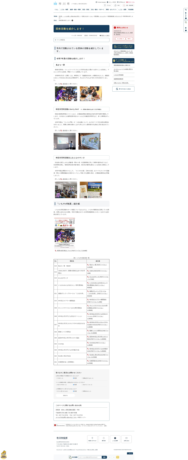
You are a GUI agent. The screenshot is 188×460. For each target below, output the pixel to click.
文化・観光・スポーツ (97, 9)
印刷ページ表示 (105, 35)
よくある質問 (115, 440)
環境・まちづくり (111, 9)
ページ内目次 (61, 40)
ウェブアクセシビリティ (81, 449)
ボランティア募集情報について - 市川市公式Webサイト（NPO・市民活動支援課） (123, 52)
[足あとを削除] (72, 20)
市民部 (58, 409)
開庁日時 (104, 440)
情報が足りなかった (88, 378)
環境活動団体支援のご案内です (122, 65)
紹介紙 (65, 84)
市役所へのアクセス (92, 440)
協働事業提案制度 (118, 79)
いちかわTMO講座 (118, 75)
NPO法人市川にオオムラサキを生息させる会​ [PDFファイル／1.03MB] (97, 325)
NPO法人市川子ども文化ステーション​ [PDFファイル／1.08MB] (97, 316)
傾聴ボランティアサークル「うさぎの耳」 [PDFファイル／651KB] (97, 293)
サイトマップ (59, 449)
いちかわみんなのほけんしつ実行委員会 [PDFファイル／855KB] (97, 285)
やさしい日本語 (112, 2)
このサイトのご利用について (69, 449)
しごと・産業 (122, 9)
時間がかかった (87, 391)
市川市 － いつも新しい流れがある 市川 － (70, 16)
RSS (129, 38)
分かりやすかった (62, 384)
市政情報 (130, 9)
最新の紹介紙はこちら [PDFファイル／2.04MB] (72, 250)
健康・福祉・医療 (75, 9)
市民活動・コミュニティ (100, 16)
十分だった (60, 378)
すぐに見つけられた (62, 391)
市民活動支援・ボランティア (115, 16)
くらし (57, 9)
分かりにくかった (87, 384)
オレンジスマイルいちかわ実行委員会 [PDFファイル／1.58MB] (97, 308)
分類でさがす (85, 16)
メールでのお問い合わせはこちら (66, 417)
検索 (104, 457)
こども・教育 (64, 9)
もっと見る (119, 38)
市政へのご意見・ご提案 (92, 449)
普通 (75, 378)
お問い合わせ (126, 440)
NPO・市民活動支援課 (68, 409)
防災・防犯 (86, 9)
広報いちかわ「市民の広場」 (121, 83)
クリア (117, 457)
